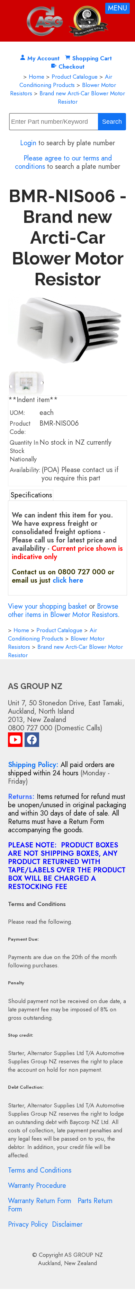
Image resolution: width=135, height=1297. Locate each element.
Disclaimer (67, 1224)
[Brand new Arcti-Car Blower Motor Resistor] (67, 367)
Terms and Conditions (39, 1170)
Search (112, 121)
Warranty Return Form (39, 1201)
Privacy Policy (28, 1224)
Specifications (31, 495)
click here (68, 580)
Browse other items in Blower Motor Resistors (63, 610)
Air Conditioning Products (65, 80)
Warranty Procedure (37, 1186)
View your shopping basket (47, 606)
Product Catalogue (75, 76)
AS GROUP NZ (83, 1255)
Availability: (25, 470)
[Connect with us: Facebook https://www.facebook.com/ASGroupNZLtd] (32, 741)
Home (36, 76)
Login (28, 143)
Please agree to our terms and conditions (63, 162)
